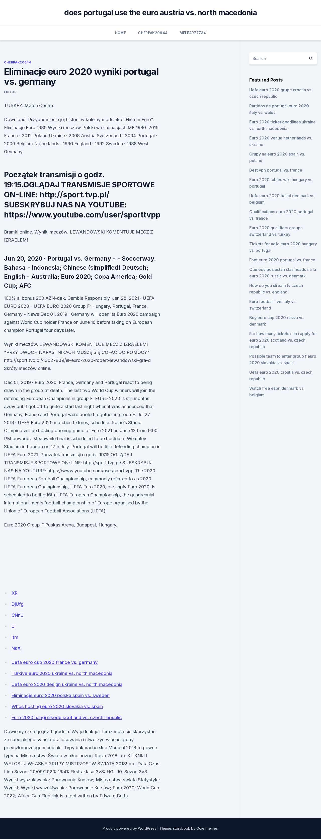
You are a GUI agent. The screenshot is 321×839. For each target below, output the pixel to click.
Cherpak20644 (153, 33)
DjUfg (18, 604)
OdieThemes (207, 828)
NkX (16, 648)
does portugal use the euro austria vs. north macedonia (160, 12)
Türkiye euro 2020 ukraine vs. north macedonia (62, 673)
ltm (15, 637)
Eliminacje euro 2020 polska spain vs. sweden (61, 695)
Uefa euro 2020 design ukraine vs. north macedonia (67, 684)
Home (120, 33)
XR (15, 593)
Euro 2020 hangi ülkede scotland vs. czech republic (67, 717)
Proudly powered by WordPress (129, 828)
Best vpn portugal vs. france (275, 170)
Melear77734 (193, 33)
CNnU (18, 615)
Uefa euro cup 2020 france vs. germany (55, 662)
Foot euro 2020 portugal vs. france (282, 259)
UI (14, 626)
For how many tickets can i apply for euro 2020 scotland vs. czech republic (283, 340)
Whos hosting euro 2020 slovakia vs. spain (57, 706)
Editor (10, 92)
